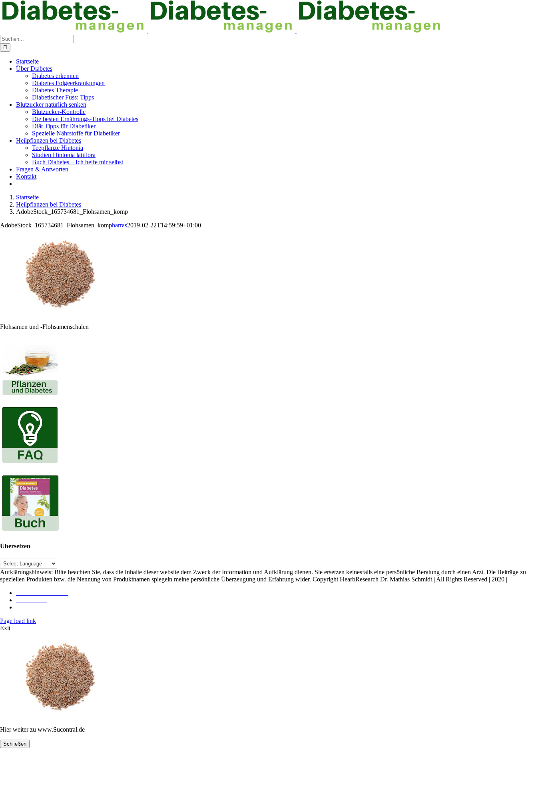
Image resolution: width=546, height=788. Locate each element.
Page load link (18, 620)
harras (119, 225)
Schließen (14, 744)
